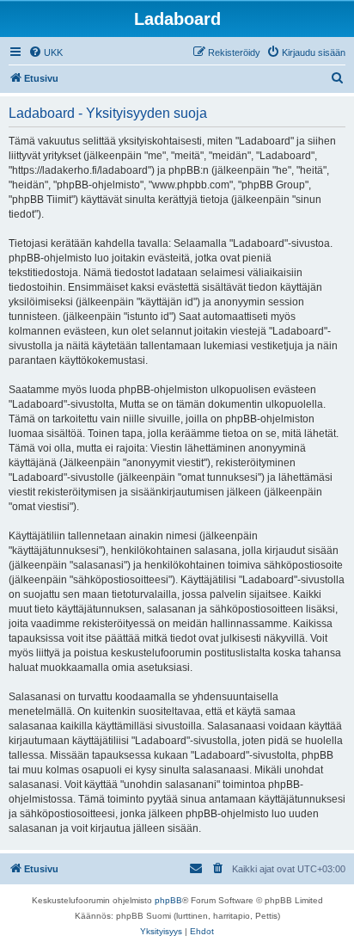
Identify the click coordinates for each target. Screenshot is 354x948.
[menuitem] (45, 52)
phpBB (168, 900)
